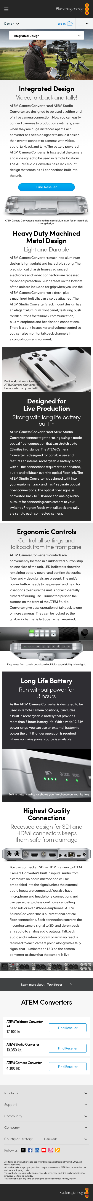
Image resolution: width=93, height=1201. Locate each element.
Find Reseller (46, 187)
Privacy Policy (68, 1178)
